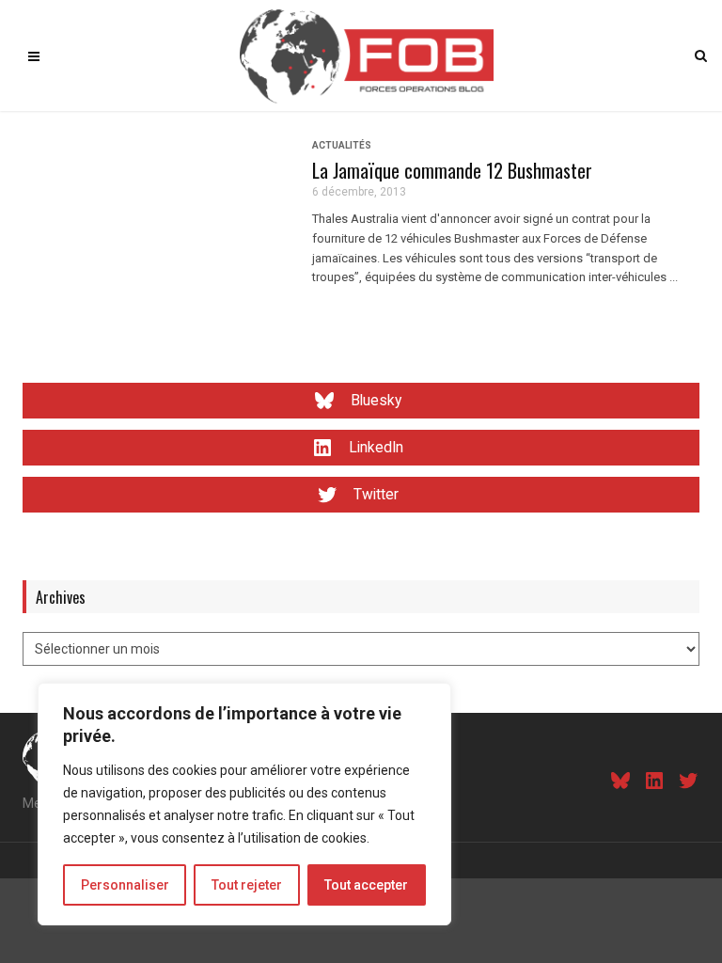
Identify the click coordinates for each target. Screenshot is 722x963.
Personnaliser (125, 884)
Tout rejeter (247, 884)
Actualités (341, 145)
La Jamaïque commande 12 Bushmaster (452, 170)
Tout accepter (366, 884)
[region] (244, 804)
